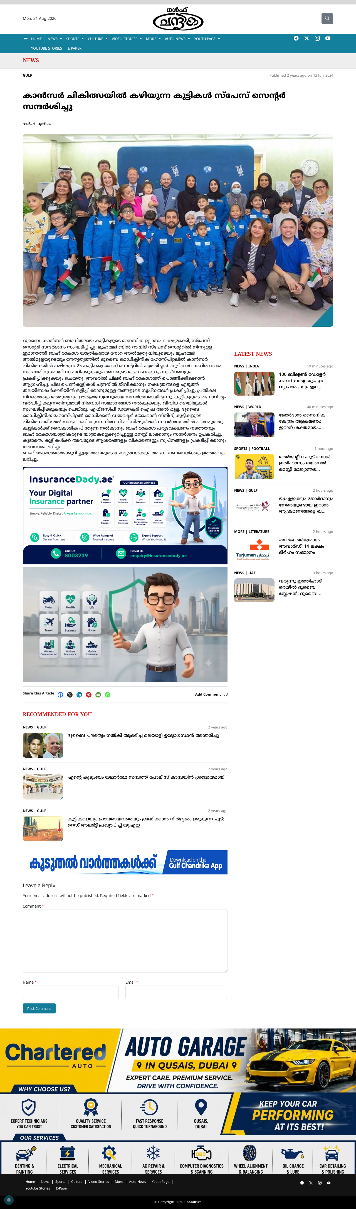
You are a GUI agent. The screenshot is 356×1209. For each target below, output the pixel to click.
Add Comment (208, 695)
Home (30, 1182)
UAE (252, 573)
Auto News (175, 39)
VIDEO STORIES (124, 39)
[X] (71, 695)
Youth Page (205, 39)
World (254, 407)
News (31, 60)
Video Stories (98, 1182)
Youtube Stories (38, 1189)
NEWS (53, 39)
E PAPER (74, 49)
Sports (240, 449)
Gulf (27, 76)
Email (131, 982)
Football (260, 449)
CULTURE (95, 39)
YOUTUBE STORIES (46, 49)
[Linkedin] (80, 695)
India (253, 366)
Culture (77, 1182)
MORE (151, 39)
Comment (33, 906)
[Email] (99, 695)
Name (29, 982)
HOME (36, 39)
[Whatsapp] (109, 695)
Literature (259, 532)
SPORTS (72, 39)
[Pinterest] (90, 695)
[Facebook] (62, 695)
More (239, 532)
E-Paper (62, 1189)
